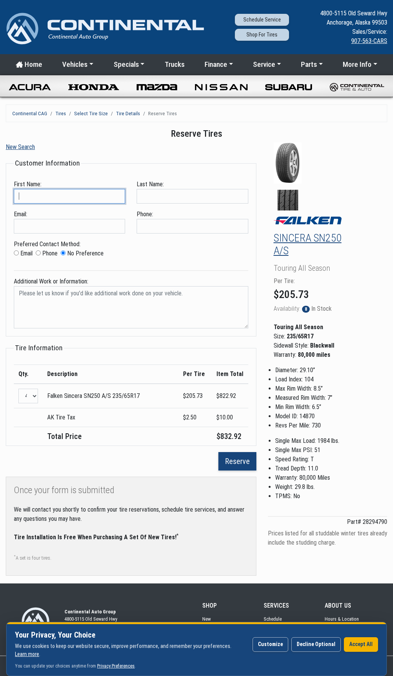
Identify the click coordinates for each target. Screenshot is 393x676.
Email (26, 253)
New (206, 619)
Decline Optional (316, 644)
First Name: (27, 184)
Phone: (145, 214)
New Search (20, 147)
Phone (49, 253)
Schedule (273, 619)
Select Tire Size (91, 113)
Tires (60, 113)
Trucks (175, 64)
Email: (20, 214)
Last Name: (150, 184)
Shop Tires (261, 34)
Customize (270, 644)
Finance (216, 64)
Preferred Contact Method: (47, 244)
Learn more (27, 654)
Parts (309, 64)
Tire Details (128, 113)
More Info (357, 64)
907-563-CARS (369, 41)
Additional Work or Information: (51, 281)
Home (32, 64)
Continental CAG (29, 113)
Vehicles (75, 64)
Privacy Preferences (116, 666)
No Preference (85, 253)
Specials (126, 64)
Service (262, 20)
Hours (342, 619)
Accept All (361, 644)
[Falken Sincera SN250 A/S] (288, 163)
